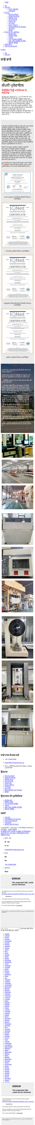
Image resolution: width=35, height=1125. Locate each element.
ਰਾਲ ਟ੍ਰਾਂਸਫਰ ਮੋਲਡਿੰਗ (15, 39)
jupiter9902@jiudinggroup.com (14, 762)
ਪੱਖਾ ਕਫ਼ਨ (13, 833)
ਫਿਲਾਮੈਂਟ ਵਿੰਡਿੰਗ (13, 43)
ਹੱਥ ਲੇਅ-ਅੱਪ (12, 34)
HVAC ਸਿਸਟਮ (13, 25)
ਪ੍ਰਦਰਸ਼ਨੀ (12, 11)
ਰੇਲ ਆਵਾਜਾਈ (13, 20)
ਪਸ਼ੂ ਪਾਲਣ (11, 23)
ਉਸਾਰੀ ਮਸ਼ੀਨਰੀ (13, 14)
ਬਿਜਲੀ (11, 30)
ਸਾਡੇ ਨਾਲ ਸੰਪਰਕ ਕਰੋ (11, 46)
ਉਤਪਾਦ (7, 13)
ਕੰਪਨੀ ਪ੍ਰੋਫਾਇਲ (13, 9)
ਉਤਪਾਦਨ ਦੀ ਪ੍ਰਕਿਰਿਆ (12, 32)
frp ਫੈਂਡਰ (18, 831)
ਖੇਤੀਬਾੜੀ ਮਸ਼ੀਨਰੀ (14, 16)
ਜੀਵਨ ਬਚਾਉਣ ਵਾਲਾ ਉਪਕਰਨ (17, 27)
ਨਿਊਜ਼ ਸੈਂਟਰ (8, 44)
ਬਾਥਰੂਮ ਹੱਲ (12, 21)
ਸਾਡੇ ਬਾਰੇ (7, 7)
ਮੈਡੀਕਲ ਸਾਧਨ (13, 18)
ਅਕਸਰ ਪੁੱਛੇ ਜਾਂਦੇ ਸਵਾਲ (11, 824)
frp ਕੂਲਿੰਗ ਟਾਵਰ (5, 831)
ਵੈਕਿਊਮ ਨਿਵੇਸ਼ (13, 36)
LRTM (11, 37)
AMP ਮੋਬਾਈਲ (12, 829)
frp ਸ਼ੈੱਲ (13, 831)
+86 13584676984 (10, 864)
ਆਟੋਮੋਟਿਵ (12, 28)
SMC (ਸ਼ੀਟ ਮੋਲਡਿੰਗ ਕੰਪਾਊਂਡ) (17, 41)
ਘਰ (6, 6)
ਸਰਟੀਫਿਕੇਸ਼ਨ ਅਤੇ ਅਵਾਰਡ (13, 819)
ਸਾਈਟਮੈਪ (4, 829)
